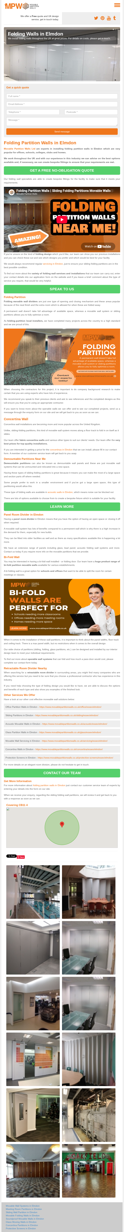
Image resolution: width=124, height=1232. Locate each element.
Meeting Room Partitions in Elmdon (24, 1209)
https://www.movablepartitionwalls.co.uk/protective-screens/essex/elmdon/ (75, 757)
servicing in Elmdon (53, 263)
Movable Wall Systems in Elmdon (23, 1206)
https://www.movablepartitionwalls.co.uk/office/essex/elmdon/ (70, 707)
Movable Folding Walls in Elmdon (23, 1215)
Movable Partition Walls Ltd (19, 148)
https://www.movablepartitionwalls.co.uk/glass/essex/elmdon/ (70, 732)
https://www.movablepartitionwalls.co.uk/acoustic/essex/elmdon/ (74, 724)
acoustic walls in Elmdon (60, 492)
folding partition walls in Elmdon (49, 785)
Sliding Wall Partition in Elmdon (21, 1212)
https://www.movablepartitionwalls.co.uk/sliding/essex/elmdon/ (66, 715)
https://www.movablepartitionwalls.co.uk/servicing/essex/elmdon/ (75, 741)
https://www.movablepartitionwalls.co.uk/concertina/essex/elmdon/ (69, 749)
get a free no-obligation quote (62, 170)
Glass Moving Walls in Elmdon (21, 1222)
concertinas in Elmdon (61, 449)
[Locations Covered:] (5, 5)
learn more (62, 507)
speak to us (62, 289)
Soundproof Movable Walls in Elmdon (25, 1218)
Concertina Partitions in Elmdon (22, 1225)
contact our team (62, 773)
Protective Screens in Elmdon (21, 1228)
